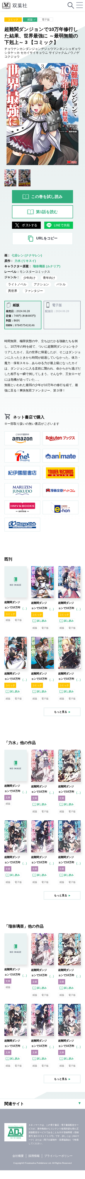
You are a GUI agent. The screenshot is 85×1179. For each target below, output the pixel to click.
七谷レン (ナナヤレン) (27, 255)
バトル (61, 284)
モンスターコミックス (35, 271)
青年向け (49, 277)
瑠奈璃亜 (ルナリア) (46, 266)
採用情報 (34, 1155)
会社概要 (18, 1155)
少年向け (29, 277)
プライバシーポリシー (58, 1155)
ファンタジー (34, 291)
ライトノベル (17, 284)
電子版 (46, 19)
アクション (41, 284)
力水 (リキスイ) (25, 261)
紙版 (30, 19)
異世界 (12, 291)
